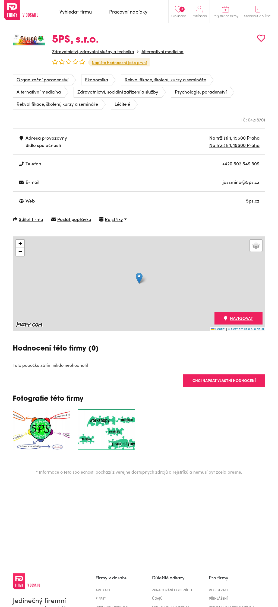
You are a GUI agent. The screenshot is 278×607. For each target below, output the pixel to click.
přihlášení (218, 598)
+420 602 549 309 (241, 163)
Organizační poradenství (42, 79)
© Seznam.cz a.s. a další (246, 328)
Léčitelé (122, 104)
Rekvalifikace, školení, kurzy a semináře (165, 79)
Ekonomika (96, 79)
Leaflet (219, 328)
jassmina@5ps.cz (241, 182)
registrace (219, 589)
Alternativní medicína (162, 51)
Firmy (101, 598)
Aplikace (103, 589)
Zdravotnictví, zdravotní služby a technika (93, 51)
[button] (139, 278)
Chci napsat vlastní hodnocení (224, 380)
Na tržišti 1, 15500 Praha (234, 137)
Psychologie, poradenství (201, 91)
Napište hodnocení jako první (119, 62)
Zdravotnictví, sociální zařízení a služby (117, 91)
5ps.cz (253, 200)
